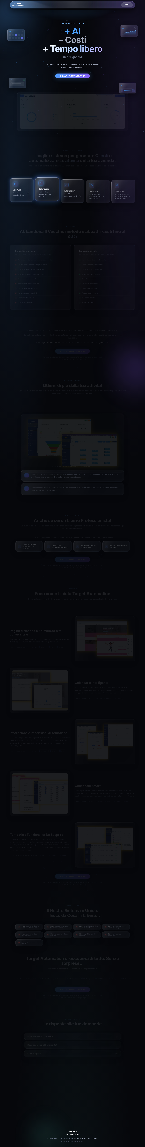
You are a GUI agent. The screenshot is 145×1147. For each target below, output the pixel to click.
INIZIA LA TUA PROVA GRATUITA (72, 76)
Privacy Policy (81, 1138)
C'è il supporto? (34, 1050)
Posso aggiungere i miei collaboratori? (45, 1088)
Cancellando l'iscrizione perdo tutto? (44, 1080)
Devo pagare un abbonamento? (42, 1041)
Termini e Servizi (92, 1138)
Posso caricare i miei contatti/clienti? (44, 1071)
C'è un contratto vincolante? (40, 1033)
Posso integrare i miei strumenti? (42, 1062)
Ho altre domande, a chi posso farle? (44, 1097)
